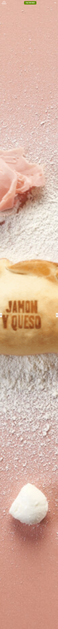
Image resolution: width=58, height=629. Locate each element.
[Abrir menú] (55, 3)
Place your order (30, 3)
